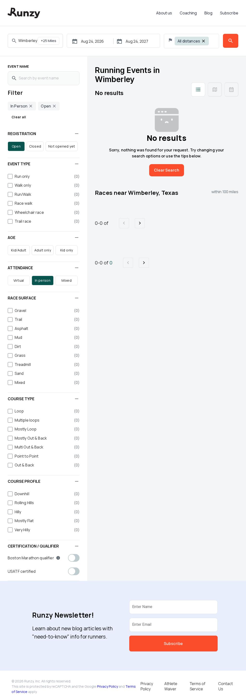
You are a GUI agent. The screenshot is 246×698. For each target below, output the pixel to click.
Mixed (67, 280)
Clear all (19, 117)
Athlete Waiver (170, 686)
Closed (35, 146)
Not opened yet (61, 146)
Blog (208, 13)
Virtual (18, 280)
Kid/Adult (18, 250)
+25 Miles (48, 40)
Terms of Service (197, 686)
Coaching (188, 13)
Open (16, 146)
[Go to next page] (140, 223)
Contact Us (225, 686)
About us (164, 13)
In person (43, 280)
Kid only (66, 250)
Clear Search (166, 170)
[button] (44, 134)
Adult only (42, 250)
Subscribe (229, 13)
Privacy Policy (107, 686)
